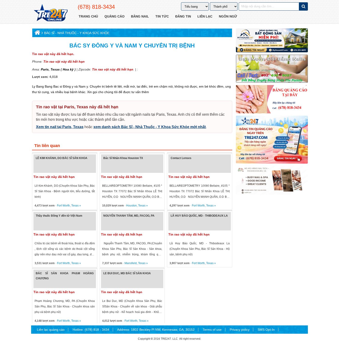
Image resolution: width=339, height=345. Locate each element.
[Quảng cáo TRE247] (272, 99)
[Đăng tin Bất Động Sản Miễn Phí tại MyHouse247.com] (272, 40)
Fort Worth (63, 205)
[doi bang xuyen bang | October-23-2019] (272, 69)
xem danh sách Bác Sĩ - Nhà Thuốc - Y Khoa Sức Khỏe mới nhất (149, 127)
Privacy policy (240, 329)
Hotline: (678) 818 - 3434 (91, 329)
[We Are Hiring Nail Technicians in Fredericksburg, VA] (272, 180)
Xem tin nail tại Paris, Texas (59, 127)
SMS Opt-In (266, 329)
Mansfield (131, 263)
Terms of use (212, 329)
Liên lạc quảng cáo (51, 329)
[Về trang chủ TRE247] (50, 13)
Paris (45, 69)
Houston (131, 205)
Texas (55, 69)
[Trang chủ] (36, 33)
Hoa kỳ (68, 69)
